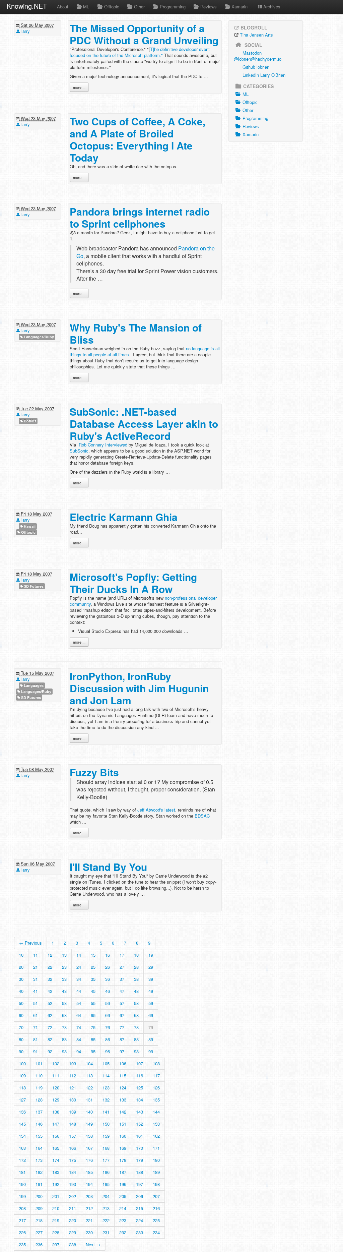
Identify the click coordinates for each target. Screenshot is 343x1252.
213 (106, 1208)
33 (64, 979)
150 (106, 1124)
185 (89, 1172)
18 (136, 955)
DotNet (29, 420)
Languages (33, 685)
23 (64, 967)
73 (64, 1027)
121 (72, 1087)
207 (156, 1196)
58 (136, 1003)
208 (22, 1208)
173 (39, 1160)
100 (22, 1063)
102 (55, 1063)
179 (139, 1160)
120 (55, 1087)
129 (55, 1099)
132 (106, 1099)
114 (106, 1075)
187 (122, 1172)
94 (78, 1051)
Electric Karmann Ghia (124, 517)
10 (21, 955)
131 (89, 1099)
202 (72, 1196)
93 (64, 1051)
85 (93, 1039)
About (62, 6)
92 (50, 1051)
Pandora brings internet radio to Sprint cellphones (140, 217)
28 (136, 967)
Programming (173, 6)
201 (55, 1196)
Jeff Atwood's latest (156, 810)
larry (25, 31)
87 (122, 1039)
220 (72, 1220)
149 (89, 1124)
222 (106, 1220)
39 (150, 979)
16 (107, 955)
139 (72, 1112)
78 (136, 1027)
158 (89, 1136)
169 (122, 1148)
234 (156, 1232)
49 (150, 991)
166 (72, 1148)
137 (39, 1112)
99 (150, 1051)
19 (150, 955)
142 (122, 1112)
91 (35, 1051)
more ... (79, 87)
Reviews (208, 6)
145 (22, 1124)
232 (122, 1232)
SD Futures (33, 586)
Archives (271, 6)
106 (122, 1063)
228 (55, 1232)
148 (72, 1124)
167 (89, 1148)
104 (89, 1063)
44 (78, 991)
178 (122, 1160)
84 (78, 1039)
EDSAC (202, 816)
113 (89, 1075)
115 (122, 1075)
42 (50, 991)
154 (22, 1136)
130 (72, 1099)
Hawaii (29, 526)
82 (50, 1039)
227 (39, 1232)
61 (35, 1015)
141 (106, 1112)
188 (139, 1172)
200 (39, 1196)
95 (93, 1051)
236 (39, 1244)
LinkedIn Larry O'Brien (264, 75)
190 (22, 1184)
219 (55, 1220)
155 (39, 1136)
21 (35, 967)
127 (22, 1099)
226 (22, 1232)
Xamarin (239, 6)
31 (35, 979)
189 (156, 1172)
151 (122, 1124)
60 (21, 1015)
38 (136, 979)
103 (72, 1063)
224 (139, 1220)
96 (107, 1051)
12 (50, 955)
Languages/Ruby (38, 336)
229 (72, 1232)
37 (122, 979)
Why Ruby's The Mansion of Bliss (136, 333)
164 (39, 1148)
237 (55, 1244)
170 (139, 1148)
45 (93, 991)
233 (139, 1232)
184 (72, 1172)
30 (21, 979)
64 (78, 1015)
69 (150, 1015)
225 (156, 1220)
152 (139, 1124)
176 (89, 1160)
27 (122, 967)
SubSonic (79, 451)
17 (122, 955)
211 (72, 1208)
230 (89, 1232)
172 (22, 1160)
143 (139, 1112)
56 (107, 1003)
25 (93, 967)
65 (93, 1015)
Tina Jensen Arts (256, 35)
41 (35, 991)
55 (93, 1003)
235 (22, 1244)
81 (35, 1039)
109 (22, 1075)
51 (35, 1003)
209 (39, 1208)
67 (122, 1015)
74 (78, 1027)
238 (72, 1244)
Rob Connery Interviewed (103, 444)
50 (21, 1003)
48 (136, 991)
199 (22, 1196)
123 (106, 1087)
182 (39, 1172)
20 (21, 967)
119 (39, 1087)
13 (64, 955)
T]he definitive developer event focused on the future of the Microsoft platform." (140, 52)
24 (78, 967)
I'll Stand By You (108, 866)
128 (39, 1099)
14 (78, 955)
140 (89, 1112)
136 (22, 1112)
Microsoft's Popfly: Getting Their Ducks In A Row (133, 583)
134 (139, 1099)
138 (55, 1112)
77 (122, 1027)
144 (156, 1112)
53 (64, 1003)
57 (122, 1003)
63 (64, 1015)
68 (136, 1015)
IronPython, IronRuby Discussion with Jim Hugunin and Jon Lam (139, 688)
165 (55, 1148)
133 (122, 1099)
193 (72, 1184)
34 (78, 979)
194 (89, 1184)
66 (107, 1015)
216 (156, 1208)
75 (93, 1027)
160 (122, 1136)
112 (72, 1075)
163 (22, 1148)
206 (139, 1196)
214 (122, 1208)
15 (93, 955)
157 (72, 1136)
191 (39, 1184)
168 (106, 1148)
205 (122, 1196)
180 (156, 1160)
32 (50, 979)
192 (55, 1184)
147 (55, 1124)
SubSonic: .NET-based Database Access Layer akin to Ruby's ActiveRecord (144, 423)
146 (39, 1124)
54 (78, 1003)
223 (122, 1220)
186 (106, 1172)
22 (50, 967)
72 (50, 1027)
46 (107, 991)
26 (107, 967)
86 (107, 1039)
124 (122, 1087)
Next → (93, 1244)
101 (39, 1063)
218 (39, 1220)
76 (107, 1027)
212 (89, 1208)
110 (39, 1075)
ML (86, 6)
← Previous (30, 943)
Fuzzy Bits (94, 772)
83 (64, 1039)
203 (89, 1196)
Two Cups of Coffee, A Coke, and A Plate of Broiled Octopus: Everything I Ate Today (137, 139)
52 (50, 1003)
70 (21, 1027)
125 (139, 1087)
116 (139, 1075)
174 (55, 1160)
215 (139, 1208)
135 (156, 1099)
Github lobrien (256, 67)
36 (107, 979)
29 (150, 967)
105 (106, 1063)
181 (22, 1172)
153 (156, 1124)
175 (72, 1160)
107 (139, 1063)
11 (35, 955)
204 (106, 1196)
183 (55, 1172)
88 (136, 1039)
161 (139, 1136)
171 (156, 1148)
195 (106, 1184)
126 (156, 1087)
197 (139, 1184)
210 (55, 1208)
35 (93, 979)
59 (150, 1003)
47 (122, 991)
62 (50, 1015)
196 (122, 1184)
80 (21, 1039)
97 (122, 1051)
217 (22, 1220)
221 (89, 1220)
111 (55, 1075)
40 (21, 991)
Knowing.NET (27, 6)
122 (89, 1087)
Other (139, 6)
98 (136, 1051)
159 (106, 1136)
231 (106, 1232)
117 (156, 1075)
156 (55, 1136)
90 (21, 1051)
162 (156, 1136)
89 (150, 1039)
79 (150, 1027)
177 (106, 1160)
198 (156, 1184)
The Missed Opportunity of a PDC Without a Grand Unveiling (144, 34)
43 (64, 991)
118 (22, 1087)
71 (35, 1027)
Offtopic (111, 6)
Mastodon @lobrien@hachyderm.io (257, 56)
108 (156, 1063)
